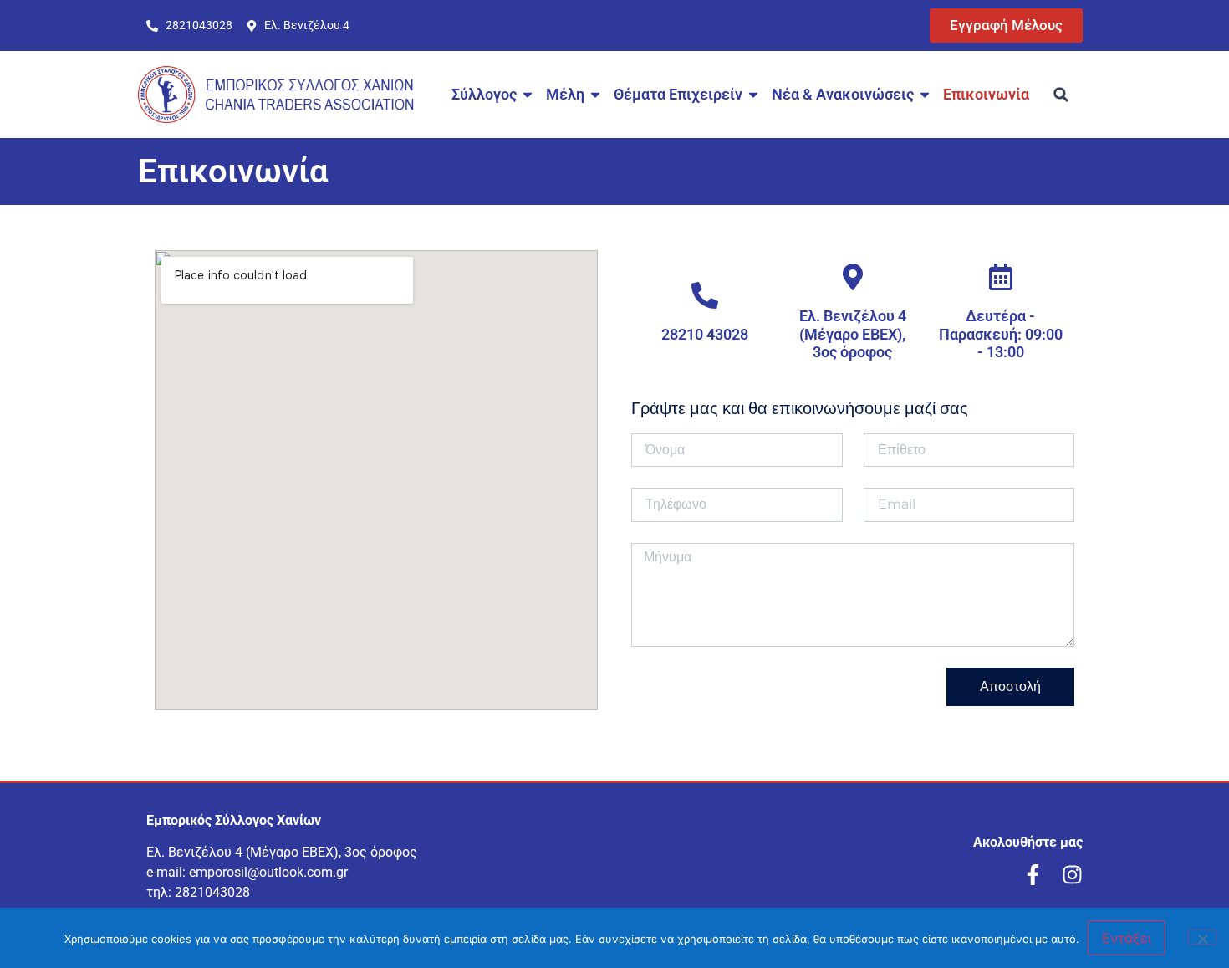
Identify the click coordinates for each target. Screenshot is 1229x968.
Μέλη (565, 94)
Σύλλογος (484, 94)
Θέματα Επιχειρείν (678, 94)
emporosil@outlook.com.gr (268, 872)
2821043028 (212, 892)
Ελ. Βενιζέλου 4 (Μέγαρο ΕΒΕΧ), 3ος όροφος (852, 334)
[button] (1061, 94)
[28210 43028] (704, 295)
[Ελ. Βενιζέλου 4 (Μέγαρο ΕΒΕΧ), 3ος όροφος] (852, 277)
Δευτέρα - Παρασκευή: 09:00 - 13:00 (1001, 334)
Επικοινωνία (986, 94)
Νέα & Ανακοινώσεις (843, 94)
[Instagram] (1072, 874)
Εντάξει (1126, 938)
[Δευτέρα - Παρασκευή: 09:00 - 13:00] (1000, 277)
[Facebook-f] (1032, 874)
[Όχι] (1202, 937)
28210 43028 (704, 334)
